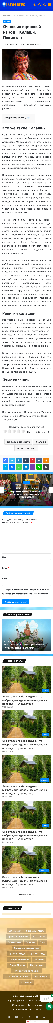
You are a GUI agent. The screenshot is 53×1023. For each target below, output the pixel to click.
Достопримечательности (25, 15)
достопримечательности (26, 948)
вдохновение (14, 942)
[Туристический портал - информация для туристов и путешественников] (13, 4)
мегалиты (39, 959)
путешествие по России (17, 976)
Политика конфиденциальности (26, 1009)
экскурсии (26, 982)
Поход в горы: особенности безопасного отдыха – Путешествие (26, 493)
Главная (8, 15)
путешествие (37, 965)
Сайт (4, 578)
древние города (17, 953)
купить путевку (27, 448)
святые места (41, 976)
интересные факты (19, 959)
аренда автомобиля (18, 936)
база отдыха (39, 936)
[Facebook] (5, 460)
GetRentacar (15, 931)
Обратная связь (18, 1005)
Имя (5, 557)
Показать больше (26, 894)
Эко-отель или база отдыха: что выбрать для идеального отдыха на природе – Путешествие (24, 700)
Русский (32, 1021)
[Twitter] (12, 460)
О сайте (29, 1000)
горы (42, 942)
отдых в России (17, 965)
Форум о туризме (16, 1000)
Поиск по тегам (34, 1005)
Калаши (41, 441)
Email (5, 568)
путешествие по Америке (26, 971)
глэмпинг (30, 942)
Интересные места (19, 441)
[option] (26, 490)
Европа (42, 15)
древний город (37, 953)
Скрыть (29, 118)
